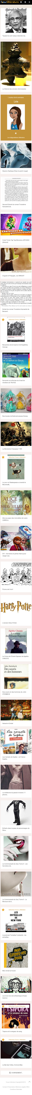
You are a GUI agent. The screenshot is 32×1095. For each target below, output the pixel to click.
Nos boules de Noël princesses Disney (15, 416)
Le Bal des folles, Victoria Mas (12, 1065)
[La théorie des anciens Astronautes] (16, 64)
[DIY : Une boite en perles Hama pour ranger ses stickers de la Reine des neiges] (16, 538)
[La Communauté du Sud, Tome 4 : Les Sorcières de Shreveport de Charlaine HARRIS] (16, 848)
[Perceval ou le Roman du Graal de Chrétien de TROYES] (16, 365)
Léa (16, 101)
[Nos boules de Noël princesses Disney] (16, 401)
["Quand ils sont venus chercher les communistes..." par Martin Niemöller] (16, 20)
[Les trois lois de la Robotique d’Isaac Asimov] (16, 984)
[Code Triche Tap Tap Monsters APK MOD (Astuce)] (16, 225)
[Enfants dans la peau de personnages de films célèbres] (16, 813)
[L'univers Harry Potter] (16, 607)
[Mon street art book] (16, 955)
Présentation (11, 1087)
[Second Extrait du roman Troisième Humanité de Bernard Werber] (16, 189)
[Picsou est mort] (16, 574)
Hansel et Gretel (7, 723)
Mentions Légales (21, 1087)
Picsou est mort (7, 589)
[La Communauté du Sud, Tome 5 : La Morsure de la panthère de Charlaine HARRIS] (16, 884)
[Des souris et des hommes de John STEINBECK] (16, 677)
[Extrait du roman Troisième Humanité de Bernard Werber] (16, 294)
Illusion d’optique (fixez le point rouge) (15, 171)
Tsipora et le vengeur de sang (12, 1031)
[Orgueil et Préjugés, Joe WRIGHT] (16, 260)
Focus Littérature (11, 1082)
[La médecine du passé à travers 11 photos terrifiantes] (16, 777)
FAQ (28, 1087)
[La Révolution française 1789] (16, 434)
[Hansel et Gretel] (16, 710)
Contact (5, 1087)
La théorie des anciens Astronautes (14, 89)
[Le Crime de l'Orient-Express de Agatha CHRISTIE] (16, 641)
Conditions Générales (16, 1089)
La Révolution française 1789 (12, 449)
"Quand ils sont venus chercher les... (14, 36)
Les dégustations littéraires (16, 137)
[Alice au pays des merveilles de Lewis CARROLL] (16, 503)
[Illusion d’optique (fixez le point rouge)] (16, 156)
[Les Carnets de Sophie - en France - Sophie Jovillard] (16, 742)
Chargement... (17, 1073)
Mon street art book (9, 971)
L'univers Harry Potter (9, 623)
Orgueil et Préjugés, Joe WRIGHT (13, 276)
